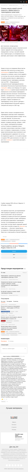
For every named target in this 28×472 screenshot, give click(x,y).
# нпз (7, 313)
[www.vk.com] (10, 465)
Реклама (14, 429)
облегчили (22, 226)
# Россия (11, 313)
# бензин (12, 311)
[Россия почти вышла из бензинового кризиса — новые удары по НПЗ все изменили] (25, 308)
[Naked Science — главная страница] (6, 2)
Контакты (14, 424)
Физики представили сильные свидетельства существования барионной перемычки (9, 328)
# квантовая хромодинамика (11, 333)
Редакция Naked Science (13, 5)
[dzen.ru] (15, 465)
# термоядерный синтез (5, 23)
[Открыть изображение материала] (14, 33)
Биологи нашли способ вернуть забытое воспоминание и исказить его (11, 318)
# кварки (19, 333)
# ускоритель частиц (5, 334)
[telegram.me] (18, 465)
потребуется (9, 140)
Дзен (14, 254)
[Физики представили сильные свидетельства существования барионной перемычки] (25, 328)
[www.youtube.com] (12, 465)
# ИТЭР (7, 22)
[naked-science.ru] (21, 465)
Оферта (14, 422)
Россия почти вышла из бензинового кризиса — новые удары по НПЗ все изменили (10, 308)
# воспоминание (9, 320)
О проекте (14, 427)
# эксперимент (9, 322)
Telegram (14, 251)
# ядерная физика (13, 334)
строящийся (4, 88)
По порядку (11, 341)
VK (14, 257)
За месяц (15, 301)
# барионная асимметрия (14, 331)
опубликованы (4, 72)
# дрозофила (16, 320)
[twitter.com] (7, 465)
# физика (13, 23)
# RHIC (7, 331)
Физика (2, 22)
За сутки (3, 301)
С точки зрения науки (5, 311)
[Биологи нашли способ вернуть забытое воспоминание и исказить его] (25, 319)
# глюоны (3, 333)
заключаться (7, 89)
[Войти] (26, 1)
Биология (3, 320)
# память (3, 322)
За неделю (9, 301)
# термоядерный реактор (14, 22)
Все (25, 268)
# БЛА (16, 311)
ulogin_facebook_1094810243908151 (11, 356)
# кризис (3, 313)
